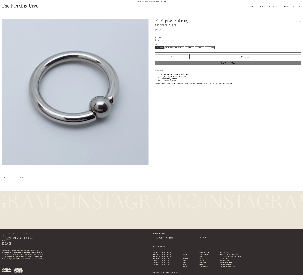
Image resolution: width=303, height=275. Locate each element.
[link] (6, 270)
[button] (293, 6)
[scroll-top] (299, 258)
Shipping (164, 32)
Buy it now (228, 63)
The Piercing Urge (173, 272)
